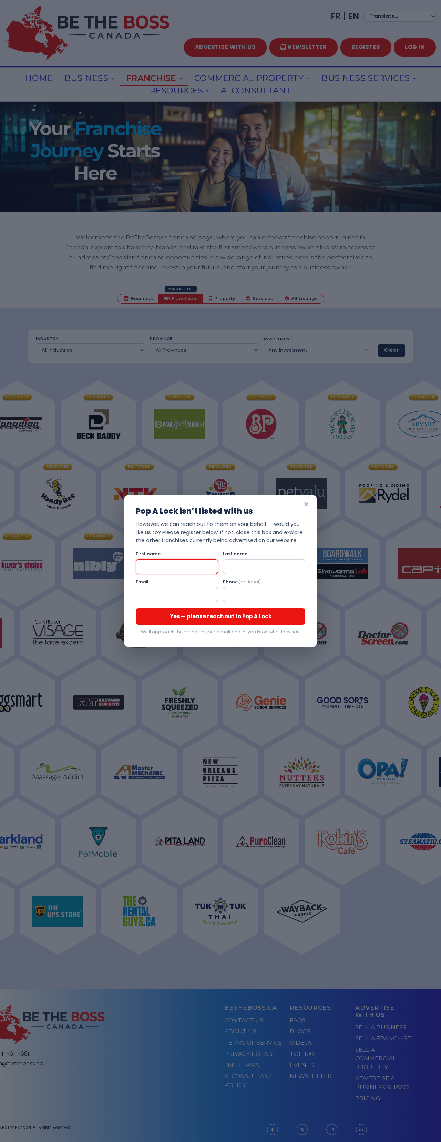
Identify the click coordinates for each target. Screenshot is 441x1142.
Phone (242, 582)
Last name (235, 554)
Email (142, 582)
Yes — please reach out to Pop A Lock (220, 616)
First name (148, 554)
